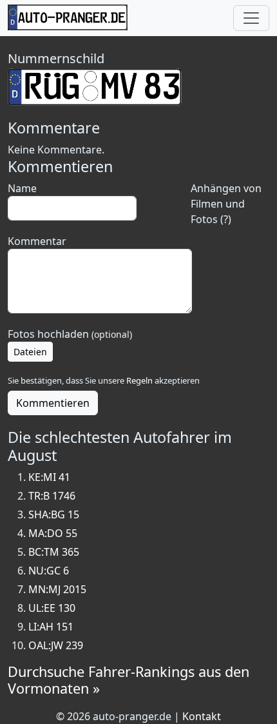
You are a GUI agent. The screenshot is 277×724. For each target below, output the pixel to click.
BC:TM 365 (53, 552)
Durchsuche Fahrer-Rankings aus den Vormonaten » (128, 680)
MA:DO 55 (52, 533)
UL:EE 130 (51, 608)
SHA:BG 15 (53, 514)
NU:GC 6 (48, 570)
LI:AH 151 (50, 627)
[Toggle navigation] (251, 18)
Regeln (139, 380)
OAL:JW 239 (55, 645)
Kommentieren (53, 403)
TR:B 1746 (51, 496)
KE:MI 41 (49, 477)
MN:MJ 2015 (57, 589)
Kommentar (37, 241)
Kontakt (201, 716)
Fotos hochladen (70, 334)
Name (22, 188)
